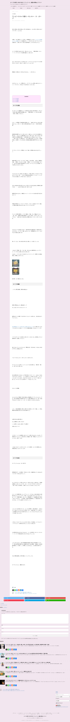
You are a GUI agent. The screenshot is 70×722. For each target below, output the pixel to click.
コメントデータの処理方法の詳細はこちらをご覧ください (29, 638)
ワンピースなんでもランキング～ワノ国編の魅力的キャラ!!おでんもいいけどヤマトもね (20, 680)
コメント (3, 613)
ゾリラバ (5, 607)
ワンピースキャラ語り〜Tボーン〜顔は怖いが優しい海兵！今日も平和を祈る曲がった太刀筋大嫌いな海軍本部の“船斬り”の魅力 (27, 644)
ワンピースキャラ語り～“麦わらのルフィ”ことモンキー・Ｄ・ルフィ (26, 593)
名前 (2, 625)
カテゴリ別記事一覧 (13, 6)
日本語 (13, 8)
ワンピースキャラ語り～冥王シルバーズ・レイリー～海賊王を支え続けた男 (18, 671)
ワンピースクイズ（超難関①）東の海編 (36, 6)
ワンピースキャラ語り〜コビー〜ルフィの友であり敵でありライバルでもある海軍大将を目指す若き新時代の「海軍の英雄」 (26, 653)
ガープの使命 (16, 101)
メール (2, 628)
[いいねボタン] (13, 587)
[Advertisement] (27, 297)
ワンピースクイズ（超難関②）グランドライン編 (44, 6)
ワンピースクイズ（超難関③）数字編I (51, 6)
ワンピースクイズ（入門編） (21, 6)
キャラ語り (2, 603)
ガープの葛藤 (16, 100)
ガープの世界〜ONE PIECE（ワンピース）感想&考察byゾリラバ (26, 2)
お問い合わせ (29, 8)
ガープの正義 (16, 98)
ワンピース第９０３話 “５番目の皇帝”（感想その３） (23, 592)
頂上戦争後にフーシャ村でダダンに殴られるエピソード (23, 326)
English (21, 8)
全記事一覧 (36, 8)
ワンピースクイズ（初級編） (28, 6)
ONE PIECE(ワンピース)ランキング (62, 706)
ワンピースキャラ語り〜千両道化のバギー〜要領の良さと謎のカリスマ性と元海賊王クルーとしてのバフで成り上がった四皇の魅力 (27, 662)
